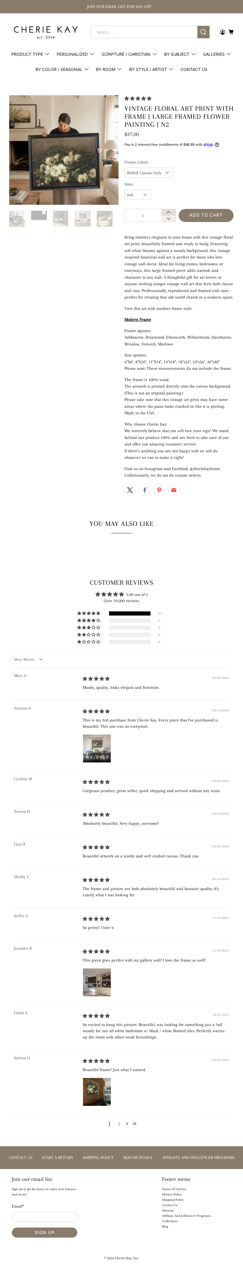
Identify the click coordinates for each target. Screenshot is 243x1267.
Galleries (214, 54)
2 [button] (119, 1123)
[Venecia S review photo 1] (97, 748)
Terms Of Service (174, 1189)
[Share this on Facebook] (144, 490)
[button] (137, 98)
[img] (96, 678)
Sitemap (168, 1210)
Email (18, 1206)
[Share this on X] (130, 490)
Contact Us (193, 69)
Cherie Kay (123, 1258)
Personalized (72, 54)
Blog (165, 1226)
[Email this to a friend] (174, 490)
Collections (170, 1221)
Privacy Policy (172, 1194)
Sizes (128, 184)
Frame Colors (136, 162)
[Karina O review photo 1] (97, 1092)
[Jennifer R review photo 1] (97, 982)
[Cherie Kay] (45, 32)
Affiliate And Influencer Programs (186, 1216)
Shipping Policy (173, 1200)
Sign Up (45, 1232)
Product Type (27, 54)
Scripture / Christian (126, 54)
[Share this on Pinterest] (159, 490)
